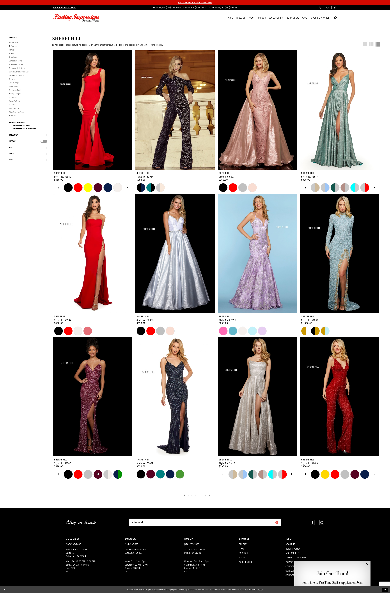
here (260, 589)
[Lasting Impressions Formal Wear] (76, 18)
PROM (242, 549)
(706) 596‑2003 (173, 7)
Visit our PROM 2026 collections (195, 2)
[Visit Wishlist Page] (328, 7)
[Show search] (335, 18)
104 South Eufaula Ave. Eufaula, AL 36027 (136, 551)
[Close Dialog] (4, 589)
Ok (385, 589)
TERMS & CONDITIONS (295, 557)
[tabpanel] (68, 188)
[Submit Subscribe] (276, 522)
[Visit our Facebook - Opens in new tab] (312, 522)
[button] (320, 7)
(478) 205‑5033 (202, 7)
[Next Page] (209, 495)
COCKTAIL (243, 553)
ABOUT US (290, 544)
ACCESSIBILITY (292, 553)
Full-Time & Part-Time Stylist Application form (332, 582)
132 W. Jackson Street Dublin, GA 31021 (195, 551)
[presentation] (44, 141)
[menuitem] (64, 7)
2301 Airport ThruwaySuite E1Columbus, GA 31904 (76, 552)
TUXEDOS (243, 557)
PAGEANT (243, 544)
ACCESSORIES (246, 562)
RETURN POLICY (292, 549)
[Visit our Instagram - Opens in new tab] (321, 522)
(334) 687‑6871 (232, 7)
